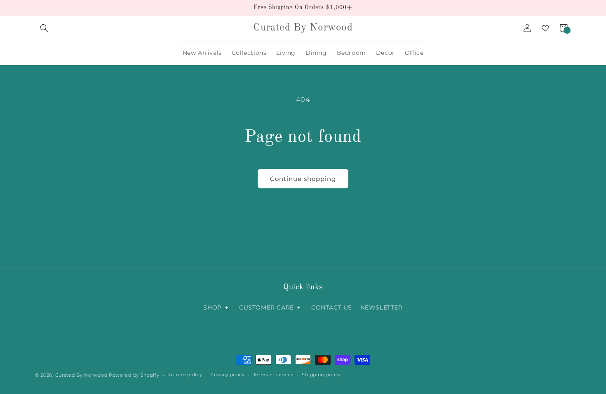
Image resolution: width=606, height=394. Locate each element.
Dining (316, 52)
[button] (44, 28)
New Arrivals (202, 52)
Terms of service (273, 375)
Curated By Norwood (81, 375)
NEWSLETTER (381, 307)
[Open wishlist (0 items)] (545, 28)
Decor (385, 52)
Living (286, 52)
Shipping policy (321, 375)
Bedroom (351, 52)
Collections (249, 52)
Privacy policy (227, 375)
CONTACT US (331, 307)
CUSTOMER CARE (266, 307)
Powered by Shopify (134, 375)
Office (414, 52)
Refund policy (184, 375)
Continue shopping (303, 179)
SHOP (212, 307)
